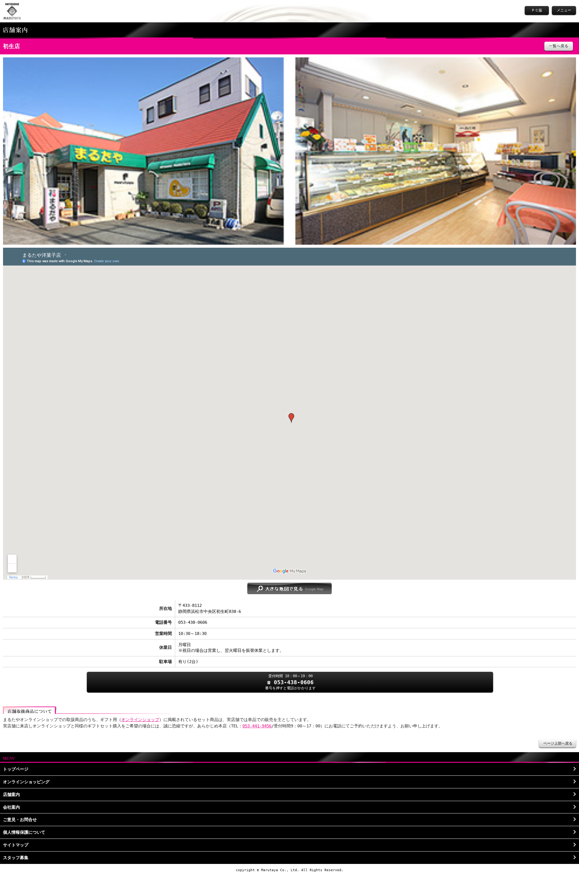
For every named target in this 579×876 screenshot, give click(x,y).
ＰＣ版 (536, 10)
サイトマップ (15, 844)
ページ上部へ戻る (557, 743)
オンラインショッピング (26, 781)
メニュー (564, 10)
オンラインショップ (140, 719)
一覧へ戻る (558, 46)
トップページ (15, 769)
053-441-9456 (256, 725)
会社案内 (11, 807)
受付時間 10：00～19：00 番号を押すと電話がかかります (290, 682)
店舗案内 (11, 794)
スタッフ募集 (15, 857)
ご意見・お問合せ (20, 819)
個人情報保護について (24, 832)
